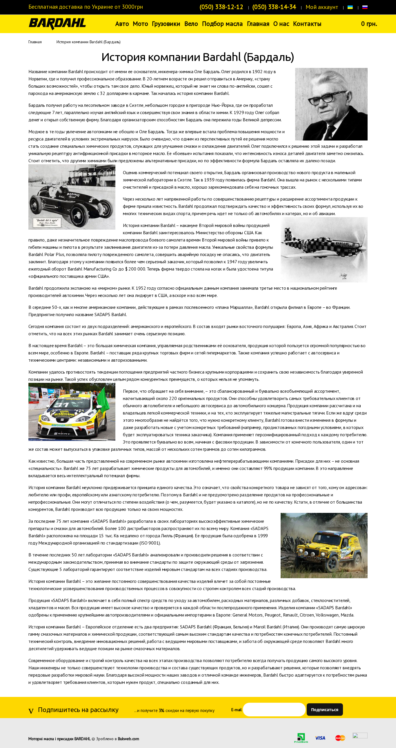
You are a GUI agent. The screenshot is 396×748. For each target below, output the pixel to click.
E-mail (236, 709)
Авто (122, 23)
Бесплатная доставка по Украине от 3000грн (85, 6)
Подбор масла (222, 23)
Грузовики (166, 23)
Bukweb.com (128, 738)
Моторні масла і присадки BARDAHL (59, 738)
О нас (281, 23)
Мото (140, 23)
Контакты (307, 23)
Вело (191, 23)
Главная (258, 23)
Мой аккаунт (322, 6)
